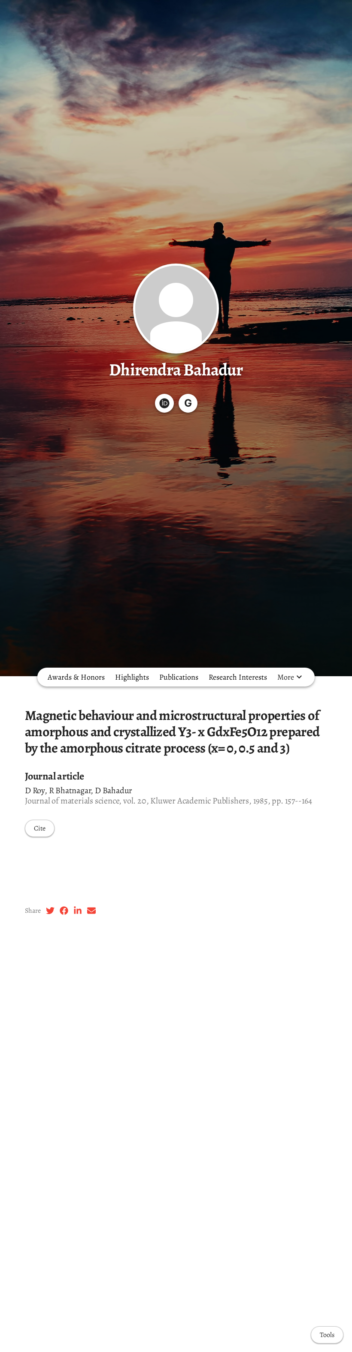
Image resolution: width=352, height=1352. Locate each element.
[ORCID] (164, 403)
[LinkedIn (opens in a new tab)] (77, 910)
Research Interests (238, 677)
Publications (178, 677)
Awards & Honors (76, 677)
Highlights (132, 677)
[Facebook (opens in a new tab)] (64, 910)
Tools (327, 1335)
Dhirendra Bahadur (176, 369)
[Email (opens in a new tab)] (91, 910)
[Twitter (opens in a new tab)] (50, 910)
